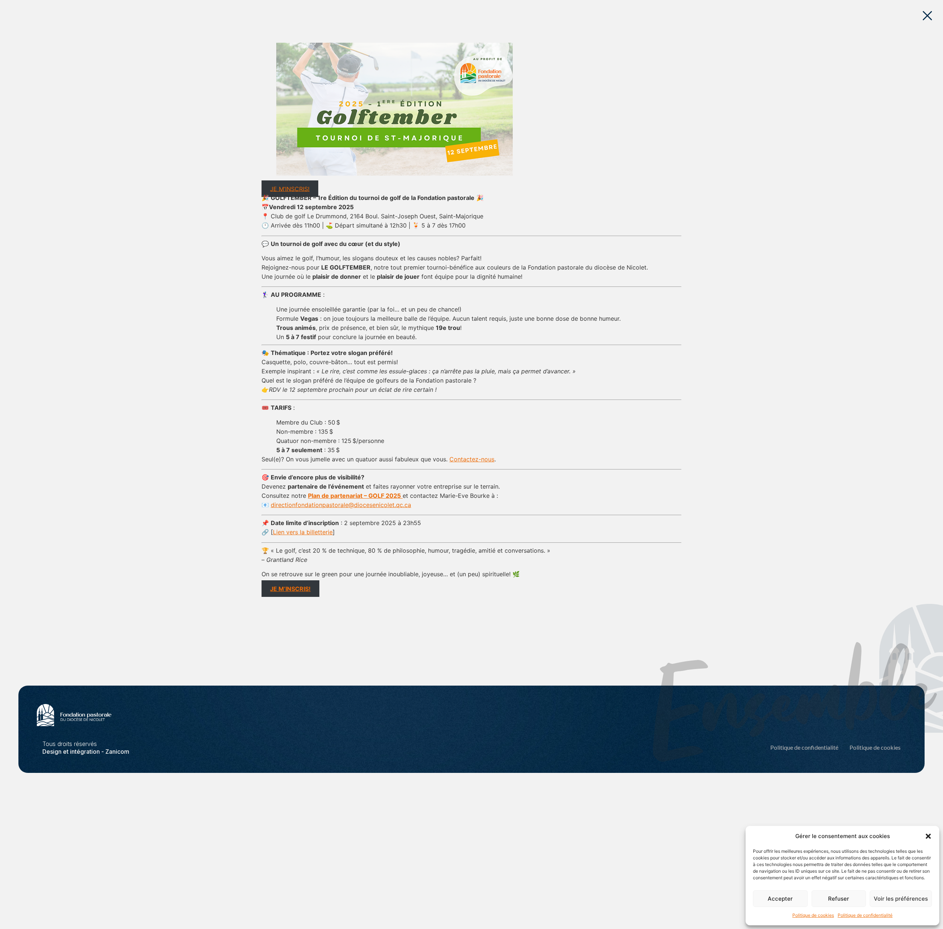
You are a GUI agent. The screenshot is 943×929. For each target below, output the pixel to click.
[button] (928, 836)
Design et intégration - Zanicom (85, 751)
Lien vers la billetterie (303, 532)
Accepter (780, 898)
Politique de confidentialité (865, 915)
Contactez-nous (471, 459)
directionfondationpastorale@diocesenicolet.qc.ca (341, 505)
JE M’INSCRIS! (289, 188)
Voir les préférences (901, 898)
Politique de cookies (813, 915)
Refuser (838, 898)
